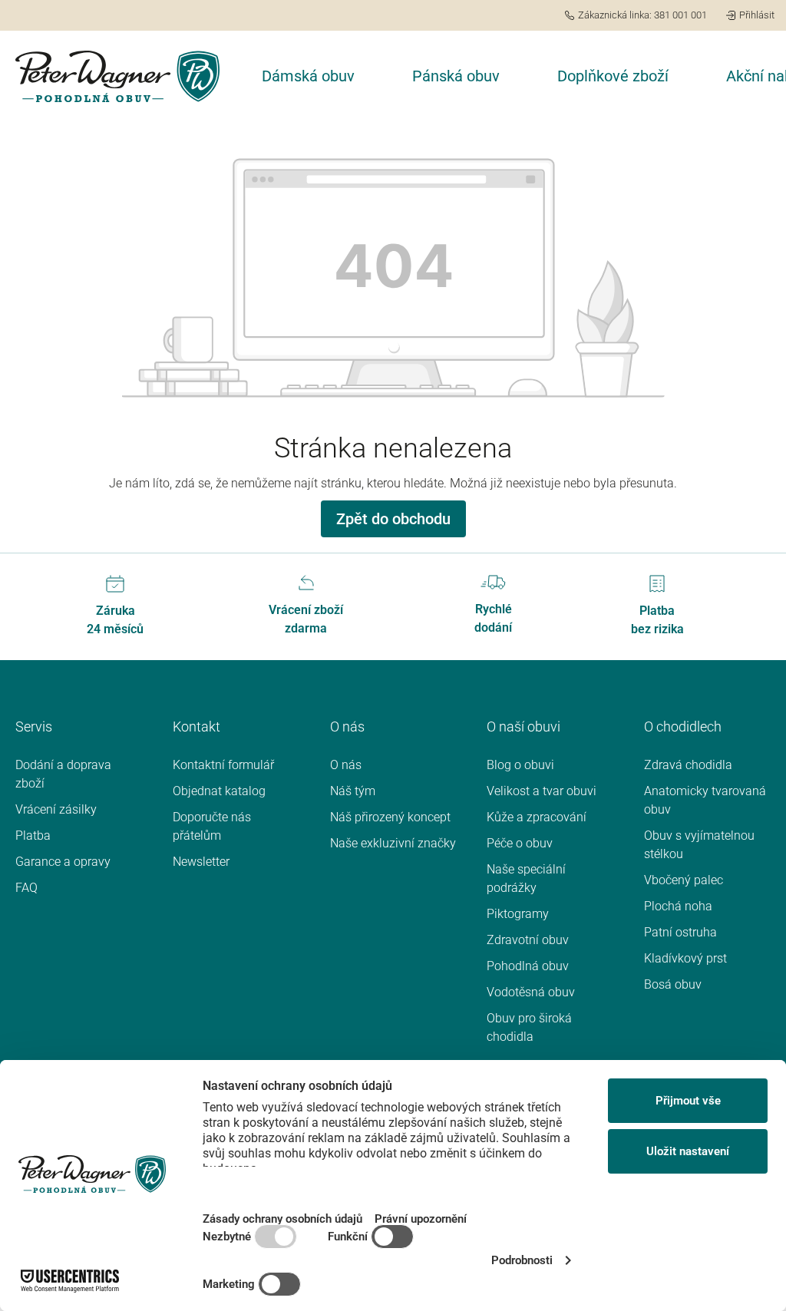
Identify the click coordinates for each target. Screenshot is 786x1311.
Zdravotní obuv (528, 940)
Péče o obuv (520, 843)
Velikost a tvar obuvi (541, 791)
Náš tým (352, 791)
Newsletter (201, 861)
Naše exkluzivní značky (393, 843)
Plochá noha (678, 906)
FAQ (26, 887)
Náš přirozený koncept (390, 817)
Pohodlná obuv (528, 966)
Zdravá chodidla (688, 765)
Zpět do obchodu (393, 519)
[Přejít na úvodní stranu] (117, 76)
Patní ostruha (680, 932)
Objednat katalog (219, 791)
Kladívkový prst (685, 958)
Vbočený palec (683, 880)
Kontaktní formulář (223, 765)
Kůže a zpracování (536, 817)
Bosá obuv (673, 984)
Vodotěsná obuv (531, 992)
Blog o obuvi (520, 765)
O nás (346, 765)
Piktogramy (518, 913)
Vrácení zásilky (56, 809)
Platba (33, 835)
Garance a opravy (63, 861)
